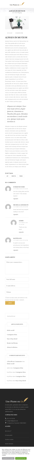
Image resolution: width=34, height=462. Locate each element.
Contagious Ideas (12, 334)
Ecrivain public (8, 435)
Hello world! (10, 330)
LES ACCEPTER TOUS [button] (21, 458)
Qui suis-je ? (8, 431)
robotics (14, 176)
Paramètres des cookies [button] (8, 458)
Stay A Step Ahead (12, 339)
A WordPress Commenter (14, 361)
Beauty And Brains (12, 343)
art (7, 176)
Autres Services (9, 443)
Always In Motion (12, 347)
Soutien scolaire (9, 439)
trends (21, 176)
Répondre (15, 198)
